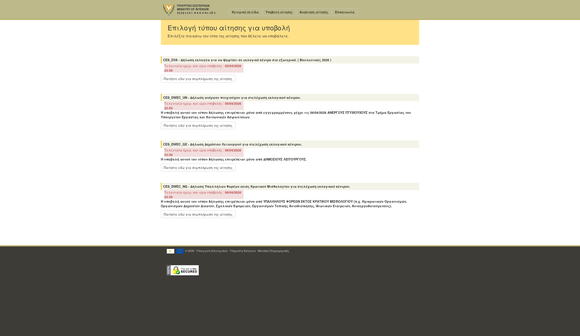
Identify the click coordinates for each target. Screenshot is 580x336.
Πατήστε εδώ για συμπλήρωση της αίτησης (198, 78)
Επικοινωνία (345, 12)
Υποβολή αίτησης (279, 12)
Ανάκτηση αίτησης (314, 12)
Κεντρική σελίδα (245, 12)
